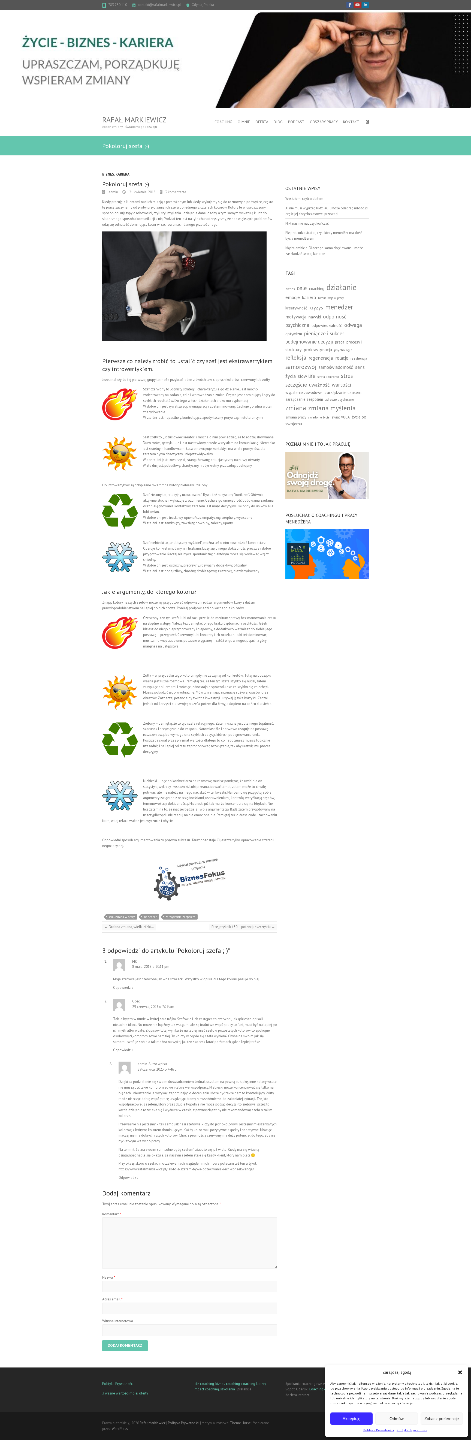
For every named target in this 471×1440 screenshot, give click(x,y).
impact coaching (206, 1389)
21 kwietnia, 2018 (142, 192)
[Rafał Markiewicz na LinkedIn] (365, 5)
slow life (306, 376)
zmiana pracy (295, 417)
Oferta (261, 121)
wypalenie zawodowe (303, 392)
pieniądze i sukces (324, 333)
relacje (341, 358)
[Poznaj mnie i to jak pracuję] (327, 454)
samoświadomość (336, 367)
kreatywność (296, 308)
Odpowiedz (123, 987)
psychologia (343, 350)
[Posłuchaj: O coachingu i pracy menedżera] (327, 531)
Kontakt (351, 121)
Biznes (108, 174)
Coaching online (321, 1389)
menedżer (150, 917)
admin (113, 192)
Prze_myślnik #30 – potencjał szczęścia (243, 926)
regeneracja (321, 358)
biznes (290, 289)
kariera (309, 297)
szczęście (296, 384)
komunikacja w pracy (121, 917)
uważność (319, 385)
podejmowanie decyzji (309, 341)
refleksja (295, 357)
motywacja (295, 317)
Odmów (397, 1418)
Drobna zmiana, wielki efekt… (129, 926)
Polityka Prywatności (378, 1430)
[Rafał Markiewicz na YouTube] (357, 5)
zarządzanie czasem (343, 392)
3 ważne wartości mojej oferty (125, 1393)
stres (347, 375)
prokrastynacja (318, 350)
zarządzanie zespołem (180, 917)
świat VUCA (341, 417)
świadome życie (319, 417)
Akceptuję (351, 1418)
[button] (460, 1372)
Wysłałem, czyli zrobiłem (304, 198)
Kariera (122, 174)
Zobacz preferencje (441, 1418)
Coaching (223, 121)
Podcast (296, 121)
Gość (136, 1001)
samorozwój (300, 366)
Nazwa (108, 1277)
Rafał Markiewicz (134, 120)
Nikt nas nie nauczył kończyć (307, 223)
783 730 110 (117, 4)
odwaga (353, 324)
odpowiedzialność (327, 325)
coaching (316, 288)
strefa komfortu (328, 377)
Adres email (112, 1299)
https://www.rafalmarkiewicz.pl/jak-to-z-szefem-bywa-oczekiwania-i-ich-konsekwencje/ (186, 1169)
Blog (278, 121)
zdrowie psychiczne (339, 399)
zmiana (295, 407)
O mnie (244, 121)
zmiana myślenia (332, 408)
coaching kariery (253, 1383)
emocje (292, 297)
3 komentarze (175, 192)
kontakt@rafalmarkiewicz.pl (159, 4)
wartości (341, 384)
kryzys (316, 307)
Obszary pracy (324, 121)
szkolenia (227, 1389)
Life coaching (204, 1383)
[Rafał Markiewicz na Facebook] (349, 5)
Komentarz (111, 1214)
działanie (342, 287)
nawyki (315, 317)
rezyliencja (359, 358)
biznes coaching (227, 1383)
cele (302, 288)
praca (339, 342)
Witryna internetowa (117, 1321)
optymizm (293, 333)
